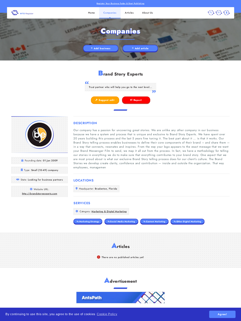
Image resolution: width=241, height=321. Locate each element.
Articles (129, 12)
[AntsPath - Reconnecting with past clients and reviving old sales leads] (120, 297)
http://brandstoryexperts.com (39, 193)
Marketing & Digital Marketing (109, 211)
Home (91, 12)
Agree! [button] (222, 314)
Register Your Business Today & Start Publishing (120, 3)
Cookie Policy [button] (107, 314)
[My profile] (226, 13)
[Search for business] (211, 13)
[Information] (219, 13)
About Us (147, 12)
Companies (109, 12)
